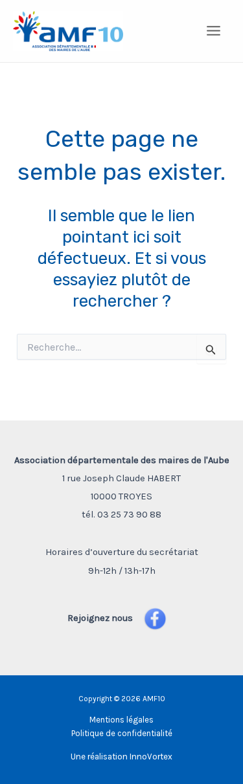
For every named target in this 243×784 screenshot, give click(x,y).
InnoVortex (151, 756)
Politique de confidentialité (121, 733)
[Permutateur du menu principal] (214, 31)
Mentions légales (121, 719)
